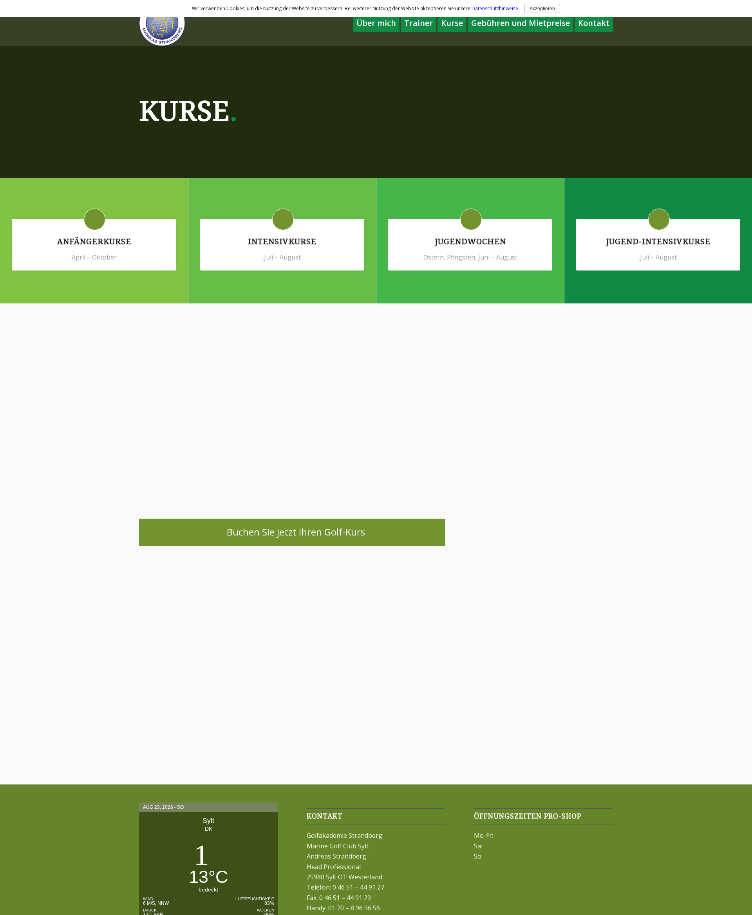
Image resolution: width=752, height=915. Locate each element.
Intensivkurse (282, 241)
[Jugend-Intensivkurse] (659, 219)
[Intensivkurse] (283, 219)
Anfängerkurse (94, 241)
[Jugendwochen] (471, 219)
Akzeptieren (542, 8)
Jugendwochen (470, 241)
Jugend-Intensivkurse (658, 241)
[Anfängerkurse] (94, 219)
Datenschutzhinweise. (495, 8)
